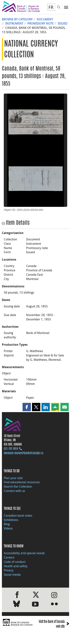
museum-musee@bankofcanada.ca (23, 453)
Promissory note (40, 23)
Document (45, 19)
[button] (27, 407)
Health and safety (15, 566)
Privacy (8, 570)
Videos (8, 528)
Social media (12, 575)
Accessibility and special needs (24, 553)
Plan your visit (13, 478)
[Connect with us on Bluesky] (17, 604)
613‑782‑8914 (11, 448)
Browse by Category (17, 19)
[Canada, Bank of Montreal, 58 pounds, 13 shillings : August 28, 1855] (35, 122)
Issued (62, 23)
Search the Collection (18, 486)
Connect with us (14, 491)
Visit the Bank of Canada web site (54, 624)
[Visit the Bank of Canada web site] (18, 622)
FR (50, 7)
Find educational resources (22, 482)
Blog (7, 524)
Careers (9, 557)
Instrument (14, 23)
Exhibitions (11, 520)
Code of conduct (14, 562)
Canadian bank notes (18, 515)
